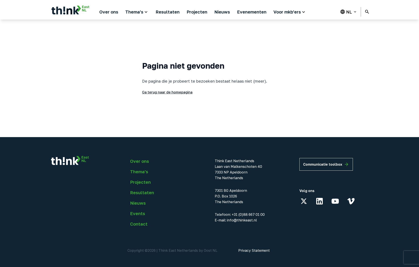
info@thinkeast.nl (242, 220)
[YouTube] (335, 201)
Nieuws (138, 203)
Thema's (139, 171)
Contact (139, 223)
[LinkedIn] (319, 201)
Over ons (139, 161)
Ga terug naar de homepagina (167, 92)
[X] (303, 201)
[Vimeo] (351, 201)
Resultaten (142, 192)
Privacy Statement (254, 250)
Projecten (140, 182)
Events (137, 213)
